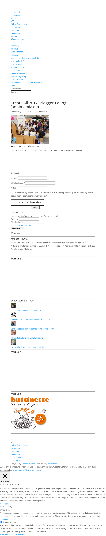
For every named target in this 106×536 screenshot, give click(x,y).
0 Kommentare (40, 111)
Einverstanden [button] (18, 470)
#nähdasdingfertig (18, 76)
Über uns (14, 18)
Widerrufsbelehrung (19, 24)
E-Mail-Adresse (18, 183)
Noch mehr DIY (17, 61)
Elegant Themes (28, 463)
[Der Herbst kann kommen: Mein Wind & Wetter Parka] (13, 325)
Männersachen (17, 52)
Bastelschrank (16, 64)
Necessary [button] (4, 504)
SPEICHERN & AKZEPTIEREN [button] (12, 534)
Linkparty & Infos (18, 79)
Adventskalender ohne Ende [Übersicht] (27, 338)
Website (14, 188)
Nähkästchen (16, 42)
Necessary (7, 507)
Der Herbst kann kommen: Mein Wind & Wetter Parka (33, 329)
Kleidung (14, 49)
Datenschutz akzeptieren (24, 225)
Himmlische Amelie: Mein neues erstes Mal (28, 347)
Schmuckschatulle (18, 67)
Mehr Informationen (33, 470)
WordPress (52, 463)
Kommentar (16, 173)
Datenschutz (16, 27)
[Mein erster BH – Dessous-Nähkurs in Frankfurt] (13, 316)
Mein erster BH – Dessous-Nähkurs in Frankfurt (30, 319)
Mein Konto (15, 33)
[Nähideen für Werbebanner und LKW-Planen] (13, 307)
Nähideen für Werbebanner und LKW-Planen (29, 310)
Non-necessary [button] (6, 519)
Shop (13, 85)
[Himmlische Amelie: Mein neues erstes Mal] (13, 344)
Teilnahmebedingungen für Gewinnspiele (27, 82)
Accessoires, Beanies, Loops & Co (25, 58)
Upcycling (14, 45)
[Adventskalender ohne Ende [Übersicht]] (13, 335)
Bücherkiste (15, 70)
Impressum (15, 30)
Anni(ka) (17, 111)
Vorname (14, 219)
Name (14, 178)
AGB (12, 21)
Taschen (14, 55)
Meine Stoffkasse (18, 73)
